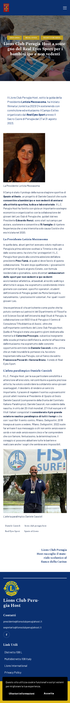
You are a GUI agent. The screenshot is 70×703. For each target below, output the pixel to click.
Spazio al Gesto (31, 531)
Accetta (49, 693)
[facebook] (6, 634)
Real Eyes (31, 37)
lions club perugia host (35, 525)
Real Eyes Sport (12, 531)
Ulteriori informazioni (21, 693)
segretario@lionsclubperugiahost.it (22, 627)
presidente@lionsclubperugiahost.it (22, 621)
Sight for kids (51, 37)
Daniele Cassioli (12, 525)
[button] (65, 8)
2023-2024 (14, 37)
